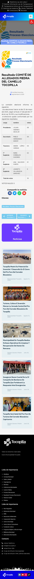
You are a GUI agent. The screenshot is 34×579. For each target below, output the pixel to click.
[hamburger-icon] (31, 16)
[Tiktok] (28, 574)
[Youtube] (22, 574)
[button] (31, 21)
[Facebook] (19, 574)
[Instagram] (25, 574)
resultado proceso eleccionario (13, 206)
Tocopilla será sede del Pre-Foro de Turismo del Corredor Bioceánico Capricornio (17, 417)
